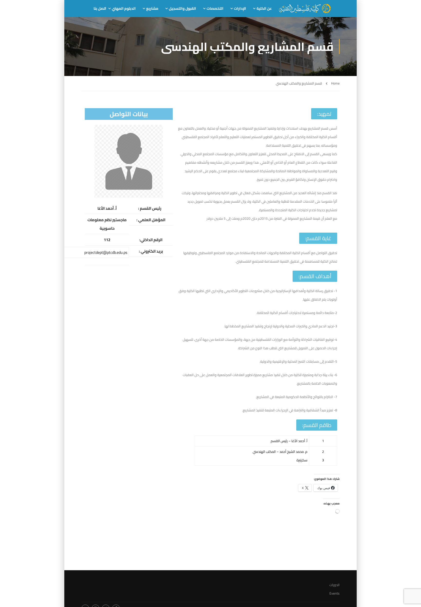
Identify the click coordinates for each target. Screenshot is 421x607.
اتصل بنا (100, 8)
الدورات (334, 585)
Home (335, 83)
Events (334, 593)
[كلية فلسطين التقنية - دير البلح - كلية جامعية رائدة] (304, 8)
